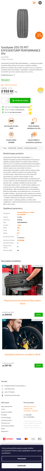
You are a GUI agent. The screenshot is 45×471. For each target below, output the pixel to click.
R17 (18, 233)
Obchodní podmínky (7, 426)
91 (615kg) (20, 240)
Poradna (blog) (6, 418)
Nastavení (22, 458)
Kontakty (4, 415)
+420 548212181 (9, 389)
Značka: (7, 59)
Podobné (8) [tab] (12, 148)
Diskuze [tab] (20, 148)
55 (18, 230)
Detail (38, 315)
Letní (19, 225)
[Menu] (40, 3)
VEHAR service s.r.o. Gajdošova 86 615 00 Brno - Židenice (31, 409)
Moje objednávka (6, 407)
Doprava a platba (6, 412)
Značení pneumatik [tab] (30, 148)
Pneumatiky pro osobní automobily (25, 213)
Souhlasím (21, 465)
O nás (3, 409)
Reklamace (4, 431)
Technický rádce (6, 420)
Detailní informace (7, 75)
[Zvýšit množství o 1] (9, 99)
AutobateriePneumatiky (12, 395)
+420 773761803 (9, 392)
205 (18, 228)
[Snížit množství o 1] (9, 101)
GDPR (3, 429)
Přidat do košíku (21, 100)
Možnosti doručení (11, 85)
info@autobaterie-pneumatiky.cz (15, 386)
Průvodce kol (5, 423)
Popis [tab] (5, 148)
